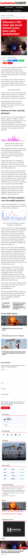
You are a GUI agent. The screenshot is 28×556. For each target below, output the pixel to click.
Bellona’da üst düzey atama (9, 495)
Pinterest (10, 63)
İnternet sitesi (4, 394)
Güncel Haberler (9, 7)
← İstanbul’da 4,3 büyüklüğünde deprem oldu (6, 305)
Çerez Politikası (17, 10)
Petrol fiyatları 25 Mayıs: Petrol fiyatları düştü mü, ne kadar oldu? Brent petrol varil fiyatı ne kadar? (14, 491)
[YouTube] (15, 435)
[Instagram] (11, 435)
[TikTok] (19, 435)
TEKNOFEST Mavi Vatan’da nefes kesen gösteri (13, 487)
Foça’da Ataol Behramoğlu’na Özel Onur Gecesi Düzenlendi (13, 493)
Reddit (4, 63)
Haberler (3, 15)
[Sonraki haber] (23, 444)
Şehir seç (5, 422)
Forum (8, 10)
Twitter (9, 60)
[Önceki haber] (20, 444)
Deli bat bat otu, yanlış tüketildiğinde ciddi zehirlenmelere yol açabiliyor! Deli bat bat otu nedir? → (19, 306)
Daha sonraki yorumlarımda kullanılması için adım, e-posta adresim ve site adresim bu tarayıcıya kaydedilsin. (13, 403)
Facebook (15, 60)
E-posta (3, 388)
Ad (2, 383)
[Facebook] (3, 435)
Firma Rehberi (19, 7)
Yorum (3, 369)
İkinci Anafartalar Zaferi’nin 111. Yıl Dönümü (12, 488)
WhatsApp (21, 60)
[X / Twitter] (7, 435)
